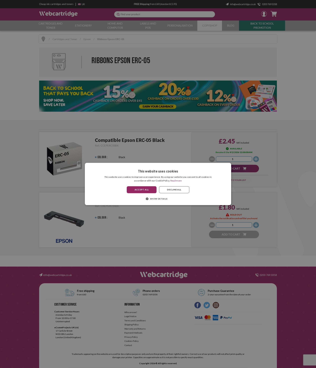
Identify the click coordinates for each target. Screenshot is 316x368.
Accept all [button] (142, 189)
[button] (157, 199)
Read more (176, 180)
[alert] (158, 184)
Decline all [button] (174, 189)
